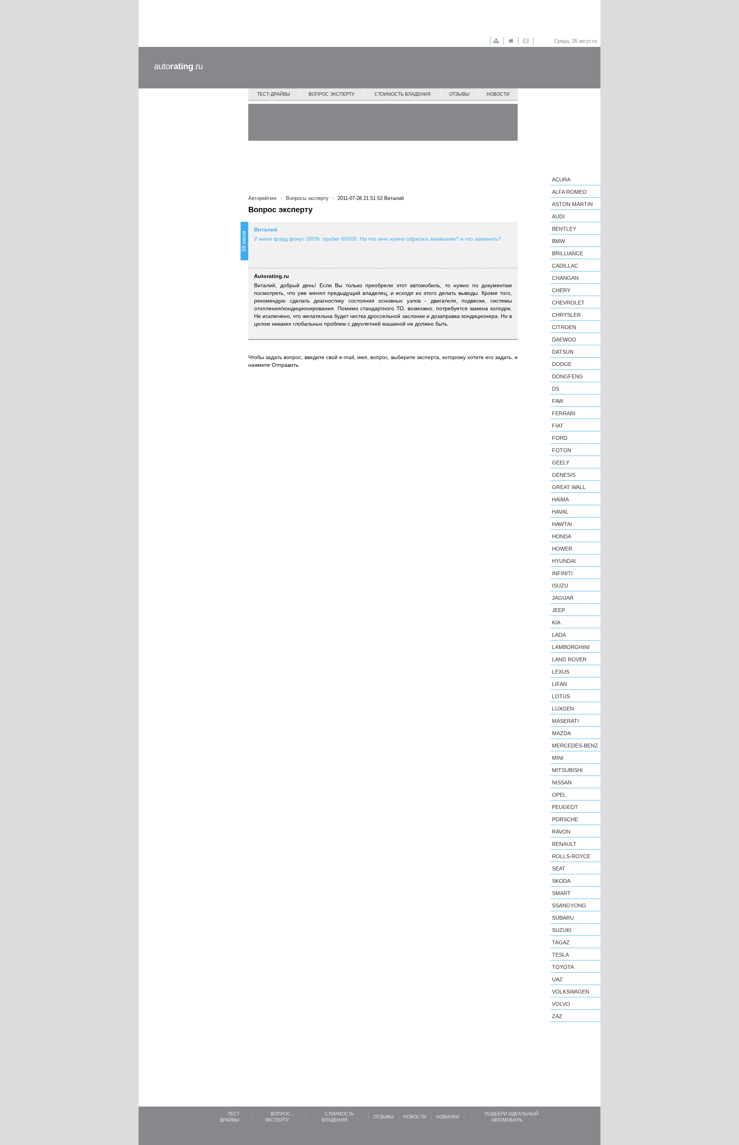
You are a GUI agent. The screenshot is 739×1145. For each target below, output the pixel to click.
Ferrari (563, 413)
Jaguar (562, 598)
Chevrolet (568, 303)
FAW (557, 401)
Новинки (447, 1117)
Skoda (561, 881)
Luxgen (563, 709)
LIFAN (559, 684)
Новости (498, 94)
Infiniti (562, 573)
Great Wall (569, 487)
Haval (560, 512)
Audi (558, 216)
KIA (556, 622)
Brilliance (567, 253)
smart (561, 893)
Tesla (560, 955)
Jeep (558, 610)
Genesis (563, 475)
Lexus (560, 672)
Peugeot (565, 807)
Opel (559, 795)
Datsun (562, 352)
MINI (557, 758)
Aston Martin (572, 204)
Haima (560, 499)
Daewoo (564, 339)
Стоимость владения (403, 94)
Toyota (563, 967)
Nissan (562, 782)
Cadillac (565, 266)
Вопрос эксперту (331, 94)
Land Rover (569, 659)
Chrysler (566, 315)
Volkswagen (570, 992)
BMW (558, 241)
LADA (559, 635)
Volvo (561, 1004)
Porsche (565, 819)
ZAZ (557, 1016)
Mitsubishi (567, 770)
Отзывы (459, 94)
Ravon (561, 832)
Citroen (564, 327)
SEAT (558, 868)
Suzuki (562, 930)
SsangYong (569, 905)
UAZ (557, 979)
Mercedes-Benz (575, 745)
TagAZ (561, 942)
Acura (561, 179)
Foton (561, 450)
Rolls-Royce (571, 856)
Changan (565, 278)
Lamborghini (571, 647)
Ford (559, 438)
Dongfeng (567, 376)
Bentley (564, 229)
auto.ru (178, 66)
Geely (560, 462)
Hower (562, 549)
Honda (561, 536)
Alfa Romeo (569, 192)
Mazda (561, 733)
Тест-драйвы (273, 94)
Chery (561, 290)
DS (555, 389)
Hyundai (564, 561)
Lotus (561, 696)
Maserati (565, 721)
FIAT (557, 426)
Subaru (563, 918)
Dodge (562, 364)
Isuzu (560, 585)
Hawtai (562, 524)
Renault (564, 844)
